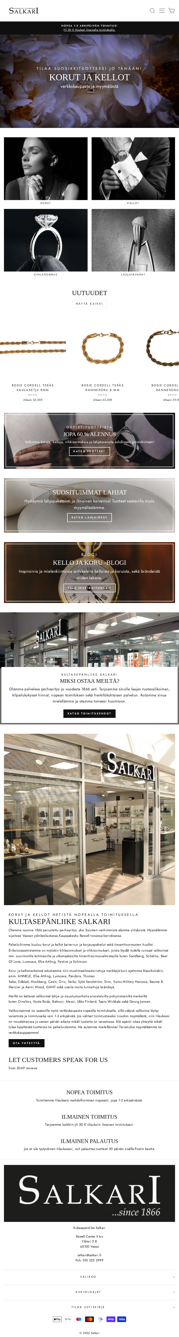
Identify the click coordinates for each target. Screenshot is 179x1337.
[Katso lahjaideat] (89, 505)
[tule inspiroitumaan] (89, 572)
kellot (59, 944)
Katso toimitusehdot (90, 713)
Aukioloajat (88, 1292)
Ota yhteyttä (26, 1043)
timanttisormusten (127, 944)
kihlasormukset (71, 950)
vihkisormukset (98, 950)
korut (46, 944)
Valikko (88, 1277)
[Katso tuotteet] (89, 441)
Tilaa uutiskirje (88, 1307)
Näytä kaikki (89, 304)
